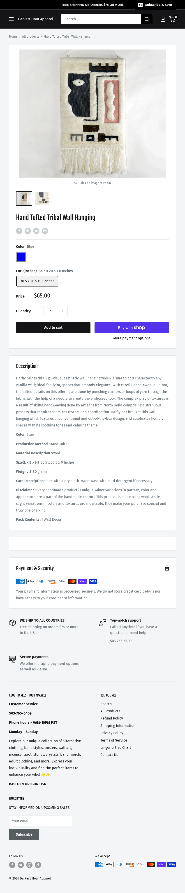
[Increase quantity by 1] (62, 311)
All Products (110, 711)
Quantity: (23, 311)
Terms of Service (113, 740)
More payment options (131, 338)
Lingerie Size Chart (115, 747)
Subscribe (24, 834)
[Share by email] (45, 231)
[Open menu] (11, 19)
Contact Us (109, 755)
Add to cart (53, 327)
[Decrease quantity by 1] (39, 311)
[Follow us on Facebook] (12, 865)
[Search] (147, 19)
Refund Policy (111, 718)
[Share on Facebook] (19, 231)
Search (106, 704)
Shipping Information (117, 726)
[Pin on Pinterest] (28, 231)
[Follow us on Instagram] (29, 865)
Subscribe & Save (158, 5)
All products (30, 36)
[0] (172, 19)
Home (13, 36)
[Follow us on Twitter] (21, 865)
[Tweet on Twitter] (36, 231)
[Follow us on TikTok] (38, 865)
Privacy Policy (111, 733)
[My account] (163, 19)
